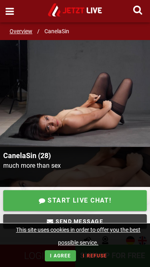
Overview (21, 31)
